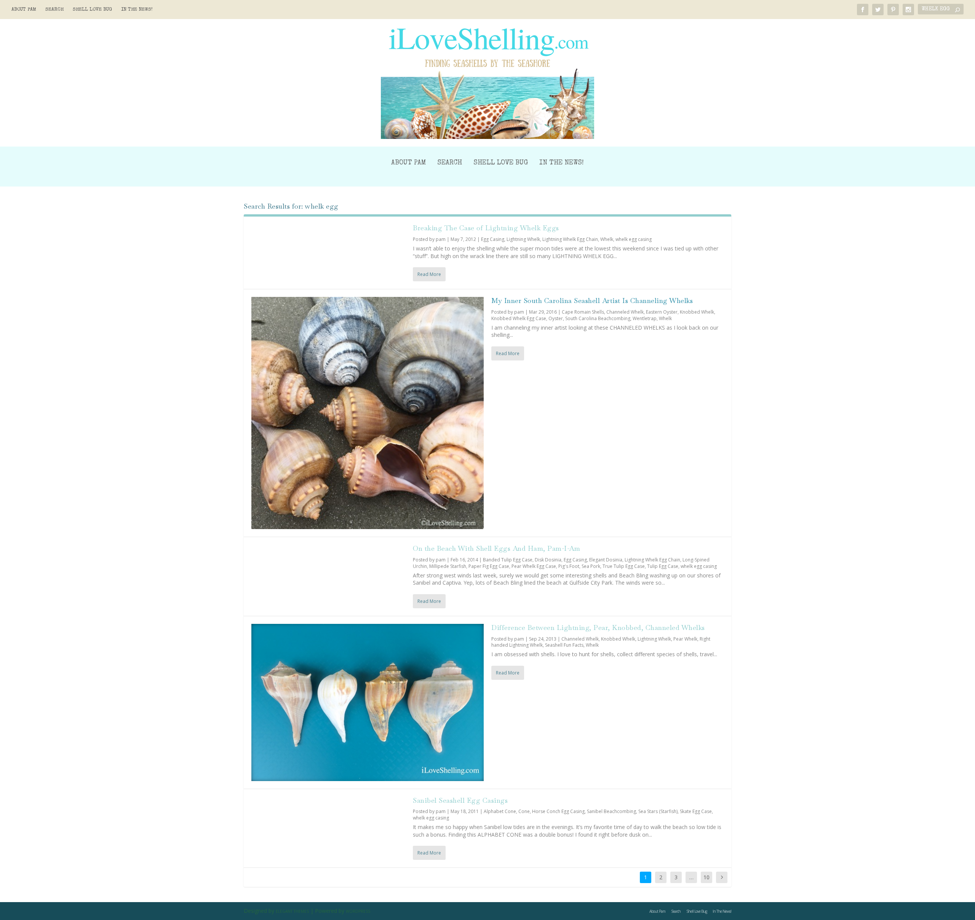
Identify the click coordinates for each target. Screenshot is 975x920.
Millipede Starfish (447, 566)
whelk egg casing (633, 239)
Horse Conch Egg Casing (558, 811)
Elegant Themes (292, 911)
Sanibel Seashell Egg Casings (460, 800)
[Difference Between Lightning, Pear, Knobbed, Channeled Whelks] (367, 702)
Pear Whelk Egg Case (533, 566)
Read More (429, 274)
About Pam (23, 9)
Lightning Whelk (523, 239)
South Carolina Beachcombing (597, 318)
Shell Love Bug (92, 9)
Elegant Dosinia (605, 559)
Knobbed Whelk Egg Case (518, 318)
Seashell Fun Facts (564, 645)
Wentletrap (645, 318)
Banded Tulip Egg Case (507, 559)
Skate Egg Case (696, 811)
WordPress (358, 911)
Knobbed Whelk (697, 312)
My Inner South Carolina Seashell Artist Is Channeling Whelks (592, 300)
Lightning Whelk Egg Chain (570, 239)
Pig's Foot (568, 566)
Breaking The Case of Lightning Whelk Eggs (486, 227)
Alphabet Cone (500, 811)
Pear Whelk (685, 639)
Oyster (555, 318)
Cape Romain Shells (583, 312)
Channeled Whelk (625, 312)
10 (706, 877)
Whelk (606, 239)
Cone (524, 811)
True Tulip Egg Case (624, 566)
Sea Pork (591, 566)
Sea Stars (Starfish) (658, 811)
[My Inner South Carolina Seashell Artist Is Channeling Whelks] (367, 413)
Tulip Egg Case (662, 566)
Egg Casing (492, 239)
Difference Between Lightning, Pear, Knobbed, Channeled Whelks (598, 627)
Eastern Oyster (662, 312)
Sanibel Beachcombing (611, 811)
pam (441, 239)
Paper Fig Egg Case (488, 566)
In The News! (137, 9)
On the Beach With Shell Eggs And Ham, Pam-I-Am (496, 548)
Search (54, 9)
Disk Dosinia (548, 559)
